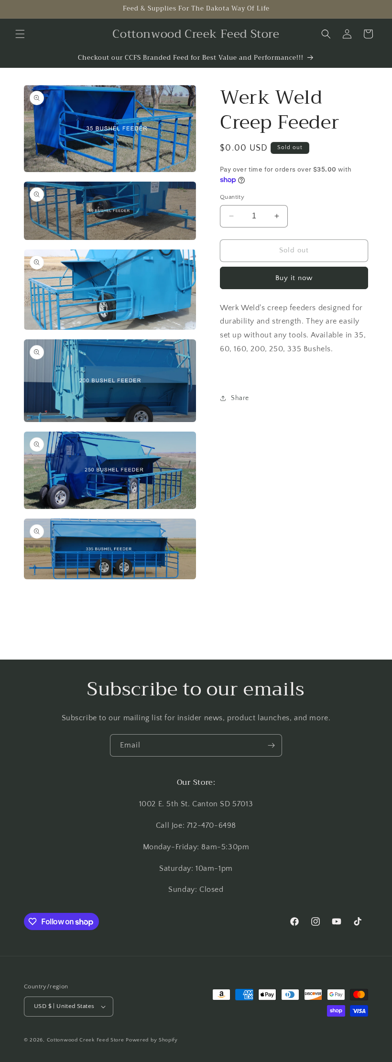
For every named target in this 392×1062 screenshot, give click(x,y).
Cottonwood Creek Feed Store (85, 1040)
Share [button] (240, 398)
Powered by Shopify (152, 1040)
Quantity (232, 197)
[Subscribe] (271, 745)
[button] (20, 33)
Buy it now (294, 278)
